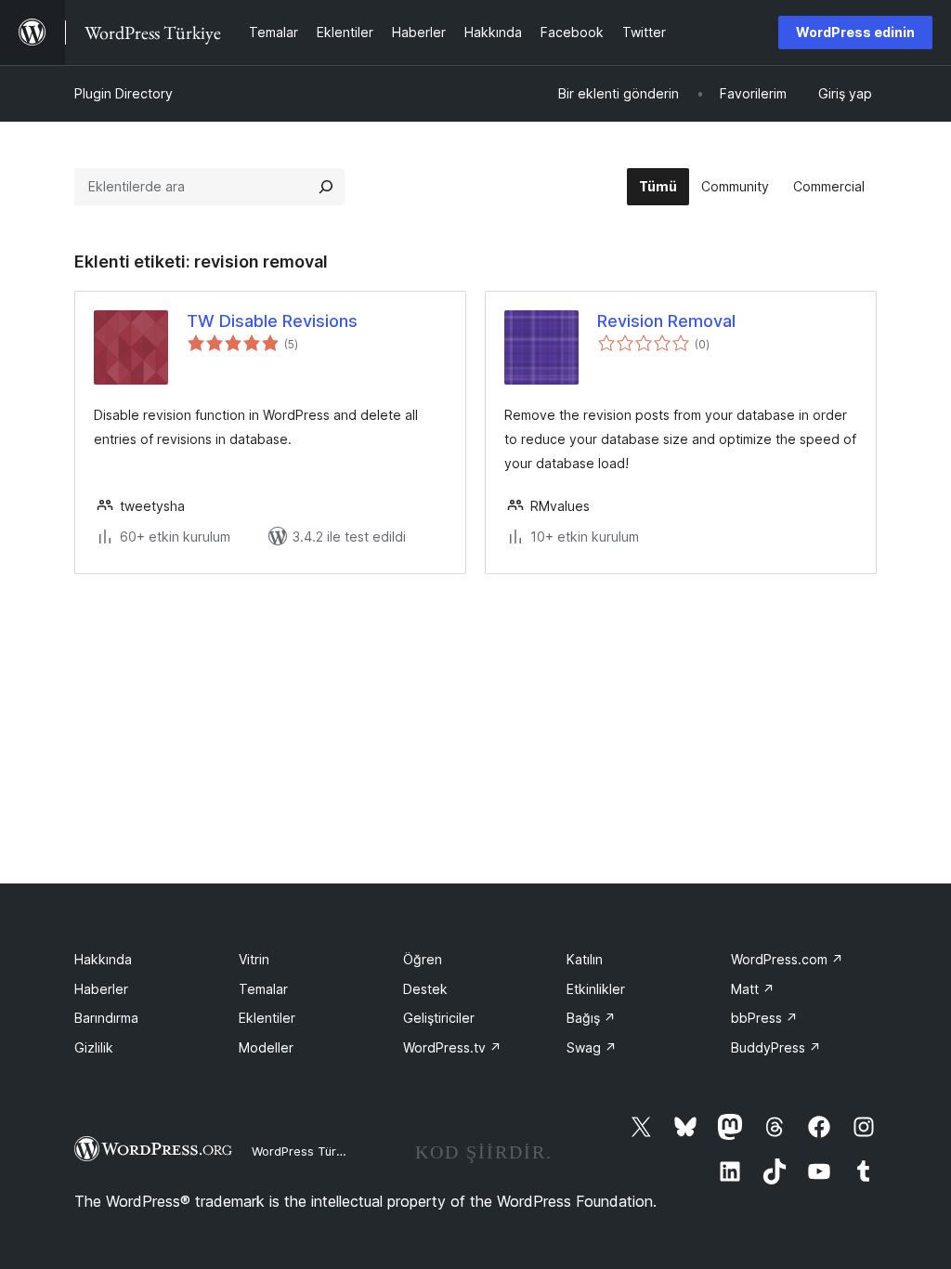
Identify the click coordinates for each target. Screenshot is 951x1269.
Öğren (422, 959)
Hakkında (103, 959)
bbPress (764, 1018)
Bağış (591, 1018)
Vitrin (254, 959)
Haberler (101, 989)
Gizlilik (93, 1047)
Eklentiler (267, 1018)
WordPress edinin (855, 32)
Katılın (585, 959)
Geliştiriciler (439, 1018)
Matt (753, 989)
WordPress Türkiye (305, 1151)
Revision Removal (666, 321)
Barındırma (106, 1018)
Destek (425, 989)
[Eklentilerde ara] (326, 186)
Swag (592, 1047)
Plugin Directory (123, 93)
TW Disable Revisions (272, 321)
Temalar (263, 989)
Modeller (266, 1047)
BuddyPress (776, 1047)
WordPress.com (787, 959)
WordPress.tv (452, 1047)
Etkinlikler (596, 989)
